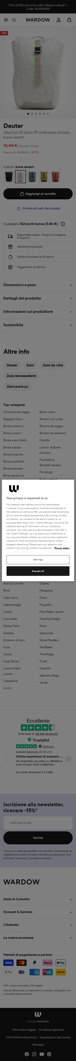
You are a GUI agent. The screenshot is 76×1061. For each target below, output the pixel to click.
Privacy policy (61, 548)
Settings (38, 559)
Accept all (38, 571)
